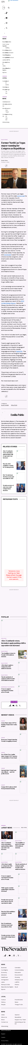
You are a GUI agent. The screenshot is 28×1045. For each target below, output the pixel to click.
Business (5, 41)
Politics (8, 62)
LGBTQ (8, 60)
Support (3, 1033)
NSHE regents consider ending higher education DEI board (7, 889)
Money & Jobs (5, 984)
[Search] (8, 7)
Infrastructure (19, 979)
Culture (4, 81)
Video (4, 101)
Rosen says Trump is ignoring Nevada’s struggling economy (9, 740)
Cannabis (17, 967)
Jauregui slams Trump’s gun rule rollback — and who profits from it (8, 771)
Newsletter (18, 1017)
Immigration (4, 979)
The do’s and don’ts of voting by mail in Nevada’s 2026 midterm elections (8, 678)
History (4, 87)
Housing (8, 55)
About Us (4, 1017)
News (4, 39)
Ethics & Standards (6, 1030)
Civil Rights (4, 970)
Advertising (5, 122)
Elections (5, 52)
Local (4, 78)
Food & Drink (19, 999)
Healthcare (4, 977)
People (4, 89)
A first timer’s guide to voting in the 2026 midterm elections (7, 666)
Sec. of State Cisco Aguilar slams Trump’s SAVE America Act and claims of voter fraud (9, 756)
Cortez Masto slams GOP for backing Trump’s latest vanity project (9, 724)
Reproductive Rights (7, 987)
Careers (3, 1037)
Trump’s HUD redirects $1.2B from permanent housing (9, 787)
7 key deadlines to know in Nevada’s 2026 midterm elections (8, 654)
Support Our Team (20, 1019)
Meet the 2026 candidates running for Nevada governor (8, 465)
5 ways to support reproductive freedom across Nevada (7, 690)
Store (4, 108)
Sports (4, 72)
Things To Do (19, 1004)
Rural (7, 68)
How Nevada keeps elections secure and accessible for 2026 (8, 476)
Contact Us (4, 1022)
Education (18, 972)
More (4, 98)
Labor (4, 60)
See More (24, 827)
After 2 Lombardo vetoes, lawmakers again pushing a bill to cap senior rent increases (8, 454)
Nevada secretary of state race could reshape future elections (8, 488)
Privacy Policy (4, 1040)
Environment (19, 975)
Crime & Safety (19, 970)
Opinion (8, 101)
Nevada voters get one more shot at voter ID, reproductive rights (7, 901)
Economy (5, 50)
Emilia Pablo (4, 160)
